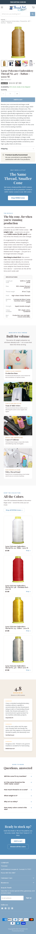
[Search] (32, 14)
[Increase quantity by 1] (17, 93)
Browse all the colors (18, 847)
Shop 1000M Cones (18, 198)
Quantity (4, 89)
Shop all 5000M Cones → (14, 510)
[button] (4, 63)
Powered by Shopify (18, 931)
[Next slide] (34, 63)
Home (3, 19)
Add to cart (18, 841)
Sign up (28, 898)
